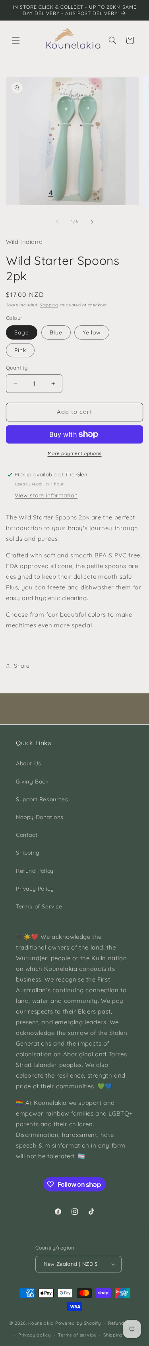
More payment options (75, 453)
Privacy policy (34, 1335)
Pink (20, 350)
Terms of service (77, 1335)
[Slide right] (92, 221)
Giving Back (32, 781)
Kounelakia (41, 1322)
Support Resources (42, 799)
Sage (21, 332)
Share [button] (22, 665)
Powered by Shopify (78, 1322)
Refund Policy (35, 870)
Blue (56, 332)
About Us (28, 763)
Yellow (92, 332)
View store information (46, 495)
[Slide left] (57, 221)
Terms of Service (39, 906)
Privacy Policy (35, 888)
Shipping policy (120, 1335)
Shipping (49, 305)
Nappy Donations (40, 817)
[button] (16, 40)
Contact (26, 834)
